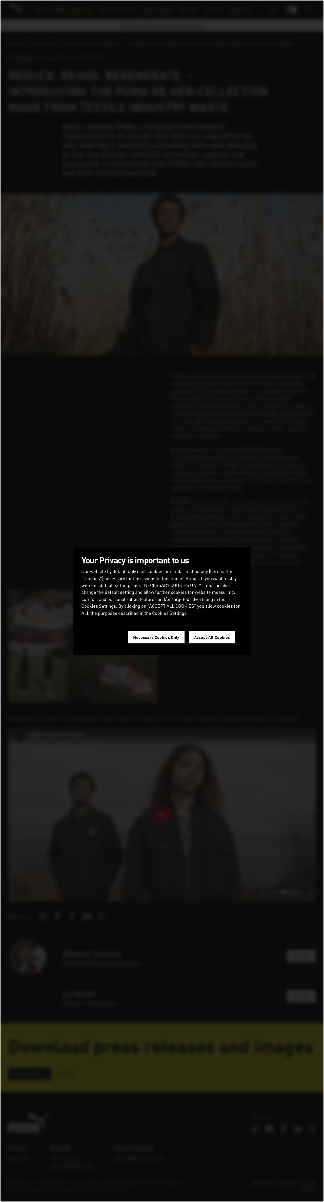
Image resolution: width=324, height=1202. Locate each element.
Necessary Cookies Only (156, 637)
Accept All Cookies (212, 637)
